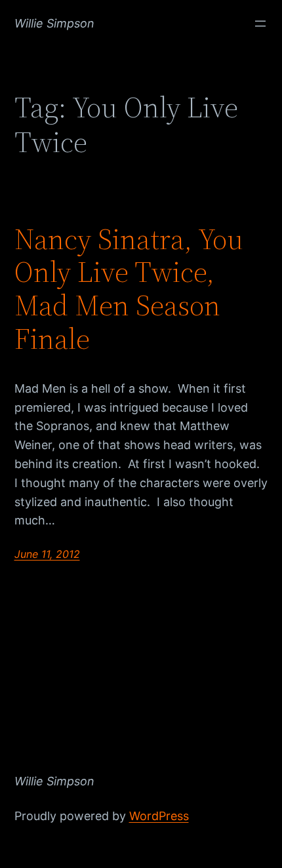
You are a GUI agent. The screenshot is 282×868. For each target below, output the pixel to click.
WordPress (159, 816)
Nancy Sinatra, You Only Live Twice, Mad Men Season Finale (128, 289)
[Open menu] (260, 23)
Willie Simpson (54, 23)
